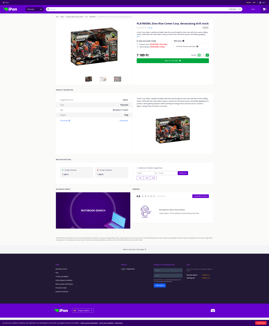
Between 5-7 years (120, 110)
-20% (153, 178)
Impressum (119, 323)
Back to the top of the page (133, 249)
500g (126, 115)
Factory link (64, 121)
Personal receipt (61, 288)
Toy (86, 17)
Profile (124, 265)
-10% (146, 178)
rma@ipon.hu (206, 275)
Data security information (64, 284)
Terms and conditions (106, 323)
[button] (88, 79)
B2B (254, 2)
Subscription (160, 285)
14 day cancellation (62, 276)
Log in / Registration (128, 269)
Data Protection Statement (164, 281)
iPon (57, 17)
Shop (253, 9)
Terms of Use (174, 279)
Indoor (125, 100)
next (138, 36)
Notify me (182, 173)
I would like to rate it (201, 196)
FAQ (56, 273)
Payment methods (61, 292)
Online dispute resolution (63, 280)
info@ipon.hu (206, 278)
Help (188, 265)
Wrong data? (124, 121)
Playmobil (92, 17)
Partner (248, 2)
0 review (149, 28)
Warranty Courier (61, 269)
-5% (140, 178)
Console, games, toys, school (74, 17)
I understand (261, 323)
